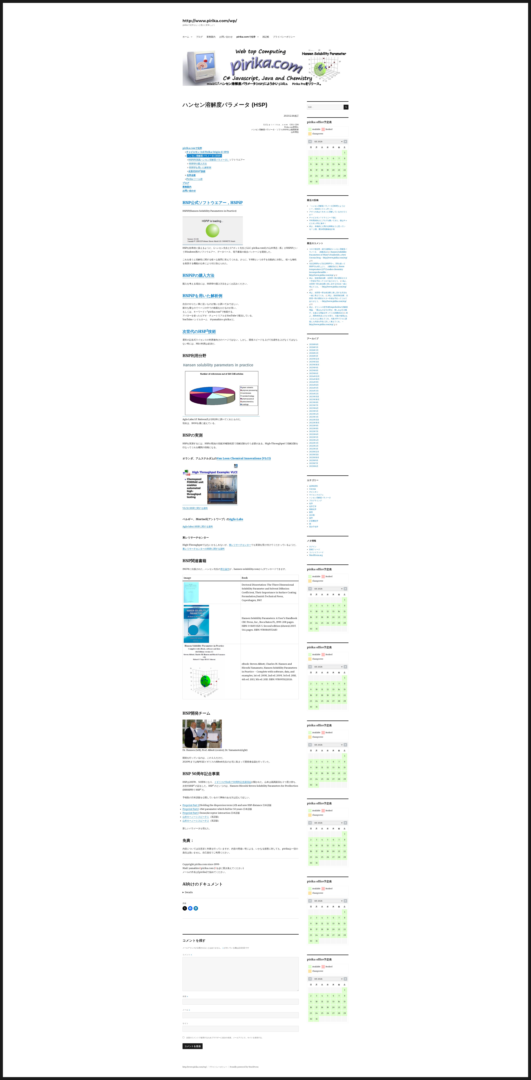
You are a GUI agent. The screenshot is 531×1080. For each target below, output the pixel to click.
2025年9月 (313, 367)
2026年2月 (313, 353)
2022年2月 (313, 446)
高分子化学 (313, 526)
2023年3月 (313, 417)
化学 (311, 503)
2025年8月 (313, 370)
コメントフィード (316, 552)
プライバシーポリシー (284, 36)
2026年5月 (313, 347)
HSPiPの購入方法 (198, 163)
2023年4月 (314, 414)
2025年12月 (314, 359)
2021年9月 (313, 460)
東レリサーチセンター (240, 544)
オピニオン (313, 492)
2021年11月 (314, 454)
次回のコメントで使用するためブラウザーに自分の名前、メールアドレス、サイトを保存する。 (225, 1037)
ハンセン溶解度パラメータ (320, 497)
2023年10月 (314, 399)
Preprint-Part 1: (191, 805)
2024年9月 (314, 382)
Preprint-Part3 (190, 813)
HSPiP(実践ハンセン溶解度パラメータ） (208, 159)
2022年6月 (313, 434)
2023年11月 (314, 396)
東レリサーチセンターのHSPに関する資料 (204, 548)
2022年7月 (313, 431)
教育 (311, 512)
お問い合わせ (226, 36)
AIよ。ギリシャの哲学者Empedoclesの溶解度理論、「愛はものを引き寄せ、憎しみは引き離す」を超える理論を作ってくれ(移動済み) (328, 310)
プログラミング (315, 500)
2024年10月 (314, 379)
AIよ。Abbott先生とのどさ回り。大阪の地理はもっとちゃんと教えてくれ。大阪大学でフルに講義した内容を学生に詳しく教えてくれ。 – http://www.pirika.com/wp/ (328, 319)
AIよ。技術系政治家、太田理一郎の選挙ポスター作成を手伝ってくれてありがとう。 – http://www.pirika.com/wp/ (328, 298)
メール (186, 1010)
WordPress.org (316, 555)
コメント (187, 954)
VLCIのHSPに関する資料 (195, 508)
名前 (185, 996)
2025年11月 (314, 362)
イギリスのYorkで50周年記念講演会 (232, 782)
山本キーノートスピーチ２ (196, 820)
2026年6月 (313, 344)
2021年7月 (313, 463)
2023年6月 (313, 408)
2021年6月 (313, 466)
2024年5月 (313, 388)
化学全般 (191, 175)
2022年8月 (313, 428)
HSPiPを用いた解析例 (200, 167)
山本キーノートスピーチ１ (196, 816)
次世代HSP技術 (196, 171)
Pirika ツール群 (194, 179)
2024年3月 (314, 391)
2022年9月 (313, 425)
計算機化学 (313, 521)
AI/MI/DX (313, 486)
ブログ (199, 36)
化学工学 (312, 506)
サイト (185, 1023)
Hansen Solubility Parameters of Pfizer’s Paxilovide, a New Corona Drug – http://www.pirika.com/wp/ (328, 255)
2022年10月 (314, 423)
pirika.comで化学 (246, 36)
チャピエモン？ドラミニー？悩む (322, 217)
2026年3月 (313, 350)
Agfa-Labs (236, 519)
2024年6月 (314, 385)
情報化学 (312, 509)
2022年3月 (313, 443)
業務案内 (211, 36)
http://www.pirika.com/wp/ (210, 20)
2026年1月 (313, 356)
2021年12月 (314, 452)
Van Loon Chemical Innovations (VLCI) (244, 458)
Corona (312, 489)
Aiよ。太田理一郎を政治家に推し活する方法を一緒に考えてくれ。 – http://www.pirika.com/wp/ (328, 284)
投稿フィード (314, 549)
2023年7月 (313, 405)
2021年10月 (314, 457)
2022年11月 (314, 420)
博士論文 (224, 569)
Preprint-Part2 (191, 809)
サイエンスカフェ (316, 495)
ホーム (186, 36)
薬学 (311, 518)
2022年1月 (313, 449)
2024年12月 (314, 376)
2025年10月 (314, 364)
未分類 (312, 515)
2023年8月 (313, 402)
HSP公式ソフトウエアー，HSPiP (213, 202)
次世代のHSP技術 (199, 331)
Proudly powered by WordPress (244, 1067)
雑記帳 (265, 36)
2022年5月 (313, 437)
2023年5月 (313, 411)
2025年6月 (313, 373)
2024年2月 (314, 394)
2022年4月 (314, 440)
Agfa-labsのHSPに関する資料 (198, 526)
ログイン (312, 546)
